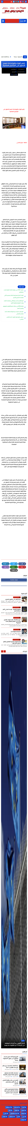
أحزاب (23, 1107)
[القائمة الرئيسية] (3, 21)
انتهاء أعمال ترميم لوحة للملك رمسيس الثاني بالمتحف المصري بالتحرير (13, 296)
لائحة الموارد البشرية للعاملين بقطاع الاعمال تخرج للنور (12, 642)
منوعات (23, 1120)
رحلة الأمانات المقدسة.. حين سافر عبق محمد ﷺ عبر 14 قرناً (10, 1066)
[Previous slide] (5, 651)
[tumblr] (16, 2)
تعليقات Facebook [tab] (14, 580)
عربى (23, 1117)
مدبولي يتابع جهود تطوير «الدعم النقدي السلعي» (15, 318)
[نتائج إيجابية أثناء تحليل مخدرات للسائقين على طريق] (22, 1058)
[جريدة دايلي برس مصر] (14, 10)
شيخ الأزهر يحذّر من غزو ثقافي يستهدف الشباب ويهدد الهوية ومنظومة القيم (13, 302)
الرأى (10, 1110)
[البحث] (2, 2)
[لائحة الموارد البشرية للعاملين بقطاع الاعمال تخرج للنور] (24, 641)
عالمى (5, 1113)
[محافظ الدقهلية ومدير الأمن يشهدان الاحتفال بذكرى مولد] (22, 1090)
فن (18, 1117)
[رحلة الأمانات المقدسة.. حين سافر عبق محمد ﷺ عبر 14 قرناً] (22, 1067)
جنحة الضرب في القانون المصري (13, 599)
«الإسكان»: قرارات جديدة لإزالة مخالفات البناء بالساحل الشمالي (14, 313)
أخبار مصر (13, 72)
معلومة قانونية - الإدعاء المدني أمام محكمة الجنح (12, 610)
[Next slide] (2, 651)
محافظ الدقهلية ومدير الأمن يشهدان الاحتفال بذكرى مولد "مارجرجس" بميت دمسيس (11, 1091)
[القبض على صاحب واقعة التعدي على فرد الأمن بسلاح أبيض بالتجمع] (22, 1081)
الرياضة (23, 1113)
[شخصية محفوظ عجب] (24, 631)
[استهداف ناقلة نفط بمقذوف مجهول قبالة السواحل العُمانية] (22, 1074)
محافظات (11, 1117)
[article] (14, 851)
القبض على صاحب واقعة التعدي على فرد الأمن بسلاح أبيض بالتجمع (10, 1082)
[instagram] (21, 2)
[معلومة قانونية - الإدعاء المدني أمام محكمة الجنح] (24, 609)
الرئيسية (22, 21)
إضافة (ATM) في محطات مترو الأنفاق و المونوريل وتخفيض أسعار (13, 307)
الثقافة (16, 1110)
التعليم (23, 1110)
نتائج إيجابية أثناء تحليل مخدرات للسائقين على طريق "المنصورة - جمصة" (10, 1058)
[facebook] (23, 2)
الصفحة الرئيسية (21, 72)
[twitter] (14, 2)
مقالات (4, 1117)
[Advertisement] (14, 40)
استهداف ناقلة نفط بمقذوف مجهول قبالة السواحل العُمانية (10, 1074)
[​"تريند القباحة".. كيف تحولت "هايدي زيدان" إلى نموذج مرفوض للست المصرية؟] (24, 619)
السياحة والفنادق (14, 1113)
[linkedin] (18, 2)
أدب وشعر (8, 1107)
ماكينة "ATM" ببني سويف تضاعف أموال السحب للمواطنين (13, 291)
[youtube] (11, 2)
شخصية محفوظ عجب (16, 631)
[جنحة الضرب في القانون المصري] (24, 599)
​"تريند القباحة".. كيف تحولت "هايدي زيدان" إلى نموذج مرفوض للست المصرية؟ (12, 621)
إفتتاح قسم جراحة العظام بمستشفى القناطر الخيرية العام (15, 1044)
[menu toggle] (26, 2)
